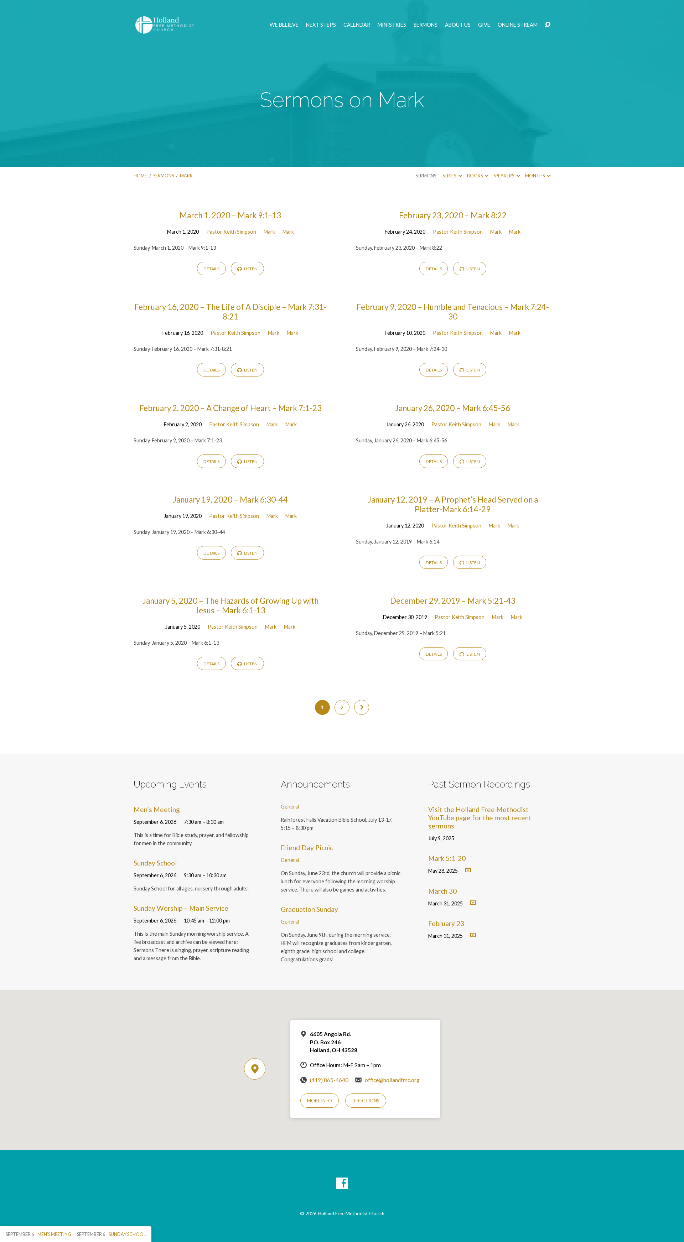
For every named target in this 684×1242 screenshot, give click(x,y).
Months (535, 175)
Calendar (356, 24)
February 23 (446, 923)
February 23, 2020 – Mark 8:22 (453, 215)
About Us (458, 24)
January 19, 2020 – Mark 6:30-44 (230, 499)
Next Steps (321, 24)
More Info (319, 1100)
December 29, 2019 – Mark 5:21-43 (452, 601)
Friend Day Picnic (307, 847)
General (290, 807)
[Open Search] (547, 25)
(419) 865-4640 (329, 1080)
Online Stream (518, 24)
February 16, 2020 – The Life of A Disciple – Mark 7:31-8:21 (230, 311)
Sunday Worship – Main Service (181, 908)
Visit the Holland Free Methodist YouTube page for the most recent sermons (480, 817)
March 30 (442, 891)
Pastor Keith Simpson (231, 232)
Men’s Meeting (157, 809)
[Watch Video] (468, 870)
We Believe (284, 24)
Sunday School (155, 863)
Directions (365, 1100)
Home (140, 175)
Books (475, 175)
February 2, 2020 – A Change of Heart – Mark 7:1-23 (230, 408)
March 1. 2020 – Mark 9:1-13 (230, 215)
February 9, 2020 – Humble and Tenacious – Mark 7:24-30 (453, 311)
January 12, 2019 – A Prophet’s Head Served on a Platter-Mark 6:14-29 (453, 504)
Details (211, 268)
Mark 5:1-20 (447, 858)
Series (449, 175)
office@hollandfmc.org (392, 1080)
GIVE (484, 24)
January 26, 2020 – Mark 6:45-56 (452, 408)
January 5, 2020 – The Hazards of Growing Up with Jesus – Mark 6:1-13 (230, 605)
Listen (250, 268)
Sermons (425, 24)
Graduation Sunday (309, 909)
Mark (186, 175)
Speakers (504, 175)
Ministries (392, 24)
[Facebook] (342, 1183)
